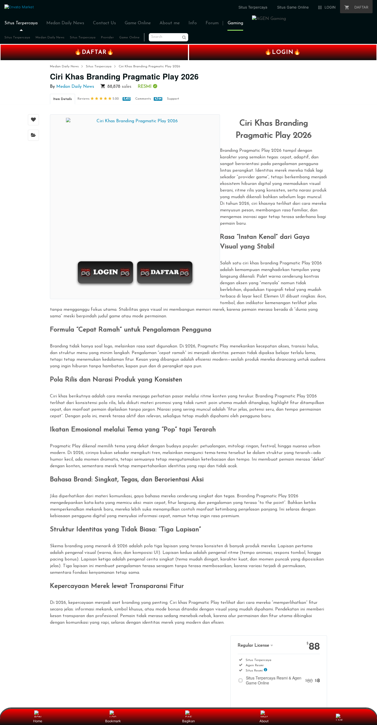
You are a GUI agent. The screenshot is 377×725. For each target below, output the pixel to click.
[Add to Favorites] (33, 119)
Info (193, 23)
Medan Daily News (65, 23)
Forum (212, 23)
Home (37, 721)
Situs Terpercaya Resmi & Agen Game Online (283, 680)
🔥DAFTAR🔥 (94, 52)
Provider (107, 37)
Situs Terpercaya (21, 23)
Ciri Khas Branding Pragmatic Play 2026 (149, 66)
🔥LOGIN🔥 (283, 52)
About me (170, 23)
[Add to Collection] (33, 135)
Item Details (62, 99)
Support (173, 98)
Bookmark (113, 721)
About (264, 721)
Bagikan (188, 721)
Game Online (138, 23)
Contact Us (104, 23)
